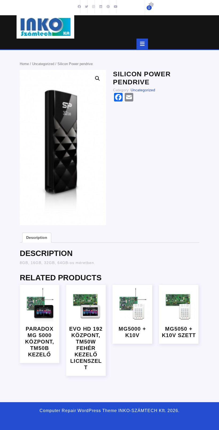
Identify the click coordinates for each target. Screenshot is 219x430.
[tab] (142, 44)
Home (24, 64)
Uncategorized (43, 64)
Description (36, 237)
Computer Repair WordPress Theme (78, 410)
